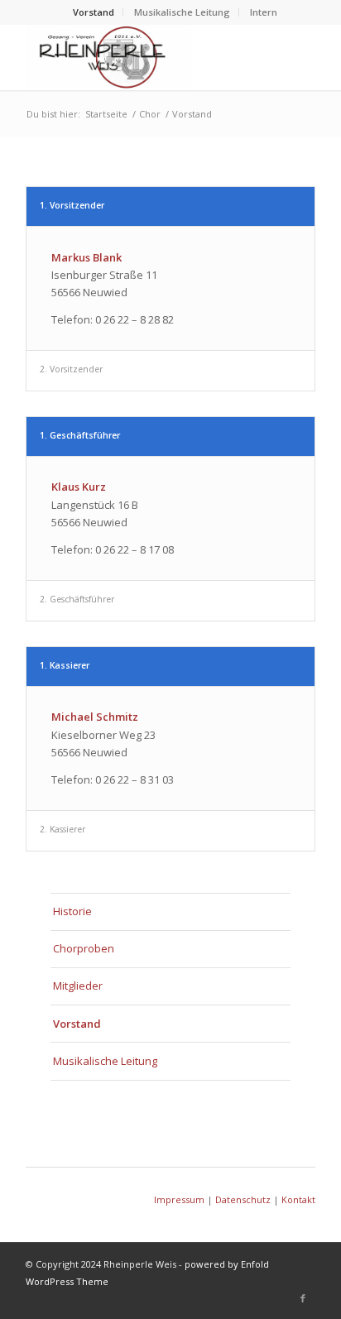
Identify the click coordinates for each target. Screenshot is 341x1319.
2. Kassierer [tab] (62, 829)
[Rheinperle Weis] (141, 57)
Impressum (179, 1199)
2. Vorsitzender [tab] (71, 369)
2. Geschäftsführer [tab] (77, 599)
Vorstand (93, 12)
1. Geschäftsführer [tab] (80, 435)
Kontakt (298, 1199)
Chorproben (83, 948)
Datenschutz (243, 1199)
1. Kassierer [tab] (64, 665)
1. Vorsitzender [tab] (72, 205)
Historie (72, 911)
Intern (263, 12)
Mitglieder (78, 985)
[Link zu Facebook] (303, 1298)
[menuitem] (94, 12)
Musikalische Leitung (182, 12)
